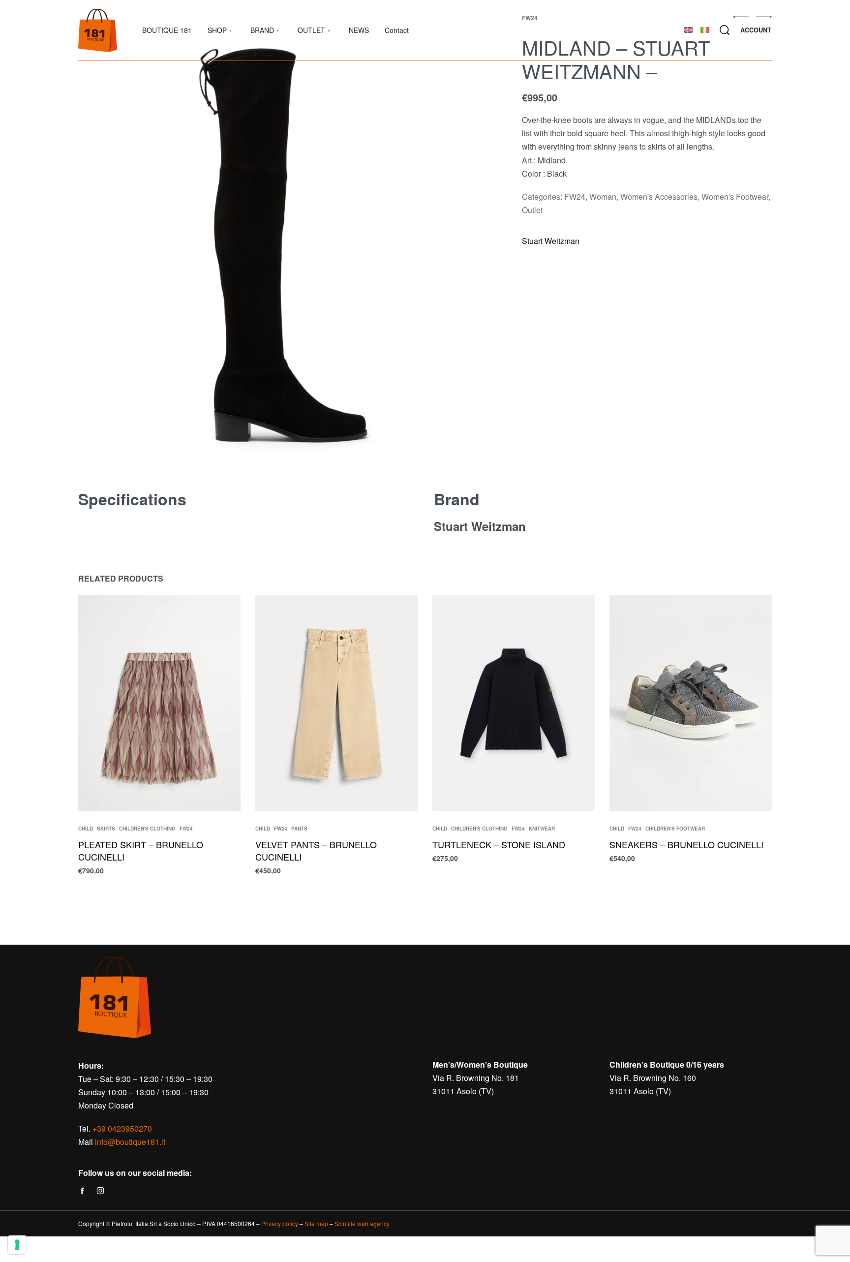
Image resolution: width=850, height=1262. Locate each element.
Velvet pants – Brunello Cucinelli (316, 850)
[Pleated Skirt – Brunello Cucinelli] (159, 703)
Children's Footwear (675, 828)
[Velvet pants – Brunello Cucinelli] (336, 703)
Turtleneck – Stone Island (498, 844)
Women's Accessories (659, 196)
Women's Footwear (734, 196)
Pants (299, 828)
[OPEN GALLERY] (276, 240)
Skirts (106, 828)
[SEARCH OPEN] (724, 30)
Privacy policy (279, 1223)
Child (85, 828)
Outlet (532, 209)
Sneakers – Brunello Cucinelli (686, 844)
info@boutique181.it (130, 1141)
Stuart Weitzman (550, 240)
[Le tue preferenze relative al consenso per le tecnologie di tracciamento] (17, 1244)
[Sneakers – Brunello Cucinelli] (690, 703)
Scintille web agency (362, 1223)
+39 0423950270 (122, 1128)
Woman (602, 196)
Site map (316, 1223)
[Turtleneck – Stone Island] (513, 703)
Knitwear (542, 828)
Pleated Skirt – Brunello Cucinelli (140, 850)
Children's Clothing (147, 828)
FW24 (574, 196)
